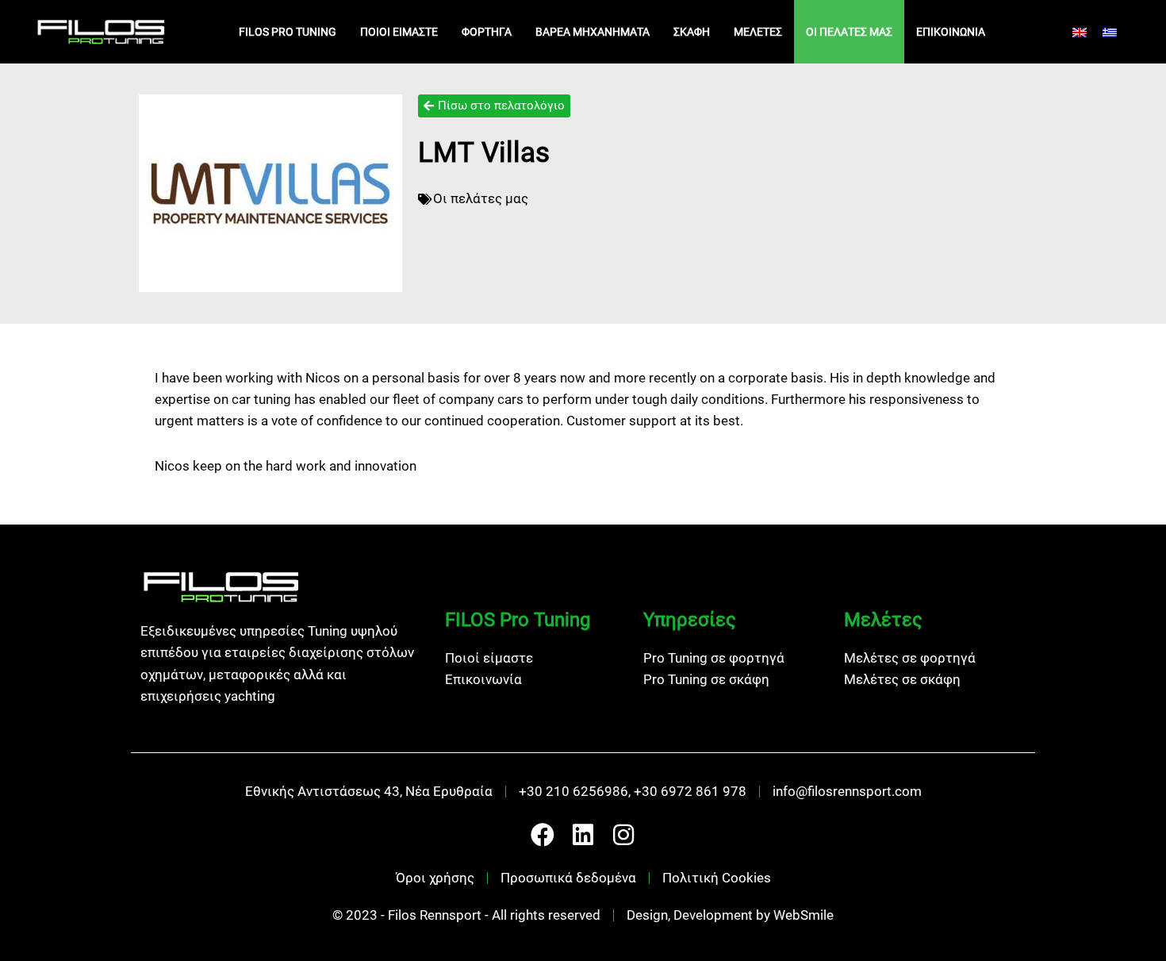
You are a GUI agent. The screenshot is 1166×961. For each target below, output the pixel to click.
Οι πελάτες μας (849, 31)
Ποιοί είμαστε (399, 31)
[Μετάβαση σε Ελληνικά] (1110, 32)
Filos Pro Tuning (287, 31)
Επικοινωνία (950, 31)
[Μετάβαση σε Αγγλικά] (1079, 32)
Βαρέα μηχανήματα (592, 31)
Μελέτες (758, 31)
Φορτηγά (487, 31)
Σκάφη (691, 31)
